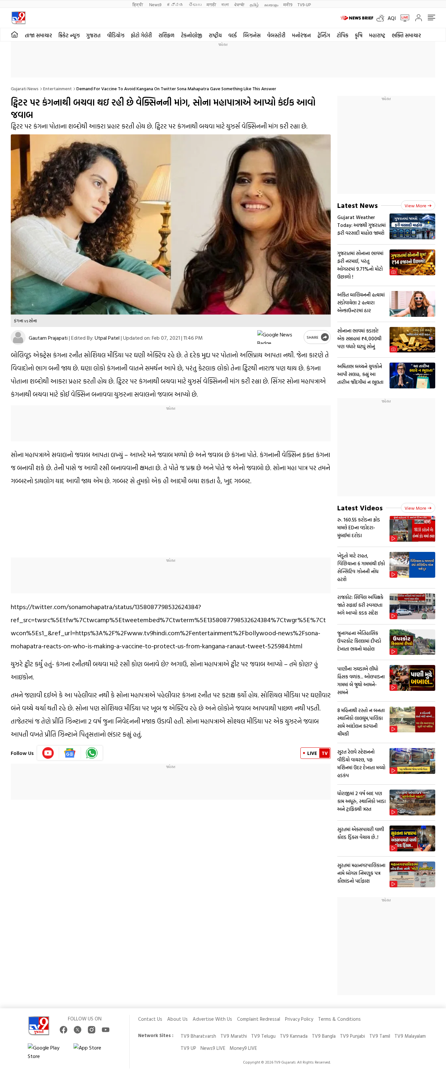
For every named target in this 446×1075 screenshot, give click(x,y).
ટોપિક (342, 35)
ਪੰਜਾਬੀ (239, 4)
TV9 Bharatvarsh (198, 1036)
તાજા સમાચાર (38, 35)
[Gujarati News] (18, 18)
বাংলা (225, 4)
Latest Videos (360, 507)
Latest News (357, 205)
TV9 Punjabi (352, 1036)
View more (415, 205)
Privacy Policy (299, 1019)
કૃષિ (358, 35)
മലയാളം (271, 4)
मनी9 (287, 4)
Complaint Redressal (258, 1019)
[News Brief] (357, 18)
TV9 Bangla (324, 1036)
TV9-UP (304, 4)
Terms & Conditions (339, 1019)
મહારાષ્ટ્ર (377, 35)
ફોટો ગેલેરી (141, 35)
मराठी (211, 4)
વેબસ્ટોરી (276, 35)
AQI (392, 18)
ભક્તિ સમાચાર (406, 35)
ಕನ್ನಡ (175, 4)
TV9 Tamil (379, 1036)
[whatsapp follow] (92, 753)
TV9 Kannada (294, 1036)
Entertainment (57, 88)
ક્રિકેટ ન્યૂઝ (69, 35)
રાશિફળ (166, 35)
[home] (14, 34)
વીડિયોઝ (115, 35)
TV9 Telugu (263, 1036)
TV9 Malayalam (410, 1036)
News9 (155, 4)
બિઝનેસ (252, 35)
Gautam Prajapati (48, 338)
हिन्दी (138, 4)
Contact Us (150, 1019)
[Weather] (382, 18)
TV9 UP (188, 1048)
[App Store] (93, 1051)
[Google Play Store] (47, 1051)
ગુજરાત (93, 35)
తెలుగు (195, 4)
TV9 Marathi (233, 1036)
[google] (279, 337)
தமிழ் (254, 4)
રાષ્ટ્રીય (215, 35)
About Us (177, 1019)
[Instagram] (91, 1029)
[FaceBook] (63, 1029)
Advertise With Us (212, 1019)
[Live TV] (402, 18)
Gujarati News (25, 88)
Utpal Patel (107, 338)
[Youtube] (48, 753)
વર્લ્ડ (232, 35)
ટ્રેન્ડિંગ (323, 35)
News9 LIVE (212, 1048)
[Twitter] (77, 1029)
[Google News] (70, 753)
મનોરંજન (301, 35)
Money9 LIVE (243, 1048)
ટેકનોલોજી (191, 35)
